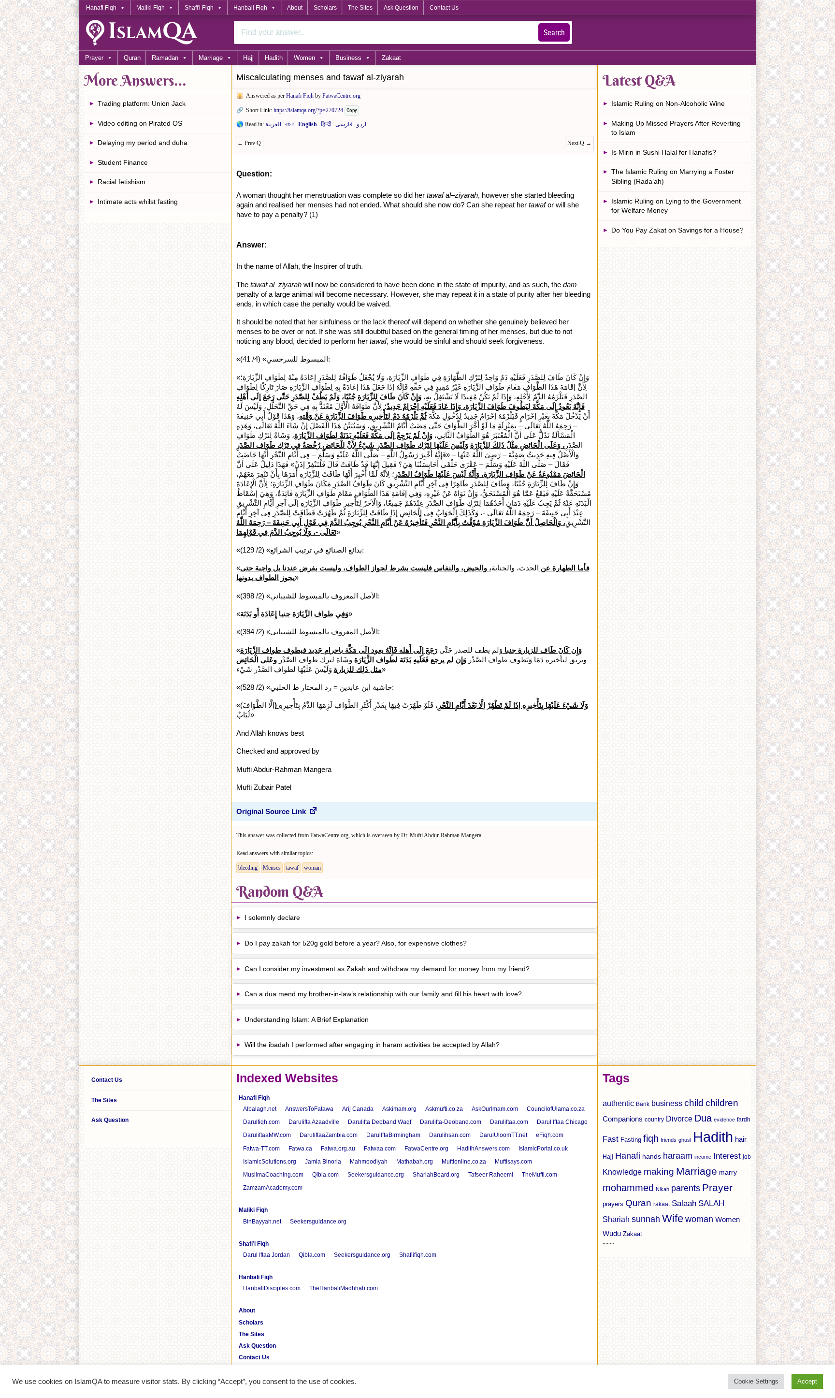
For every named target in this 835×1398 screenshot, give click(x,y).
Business (348, 57)
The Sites (360, 7)
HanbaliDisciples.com (272, 1288)
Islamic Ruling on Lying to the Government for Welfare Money (676, 206)
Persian (344, 126)
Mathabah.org (414, 1161)
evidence (724, 1119)
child (694, 1103)
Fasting (630, 1139)
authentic (618, 1103)
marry (728, 1172)
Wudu (612, 1234)
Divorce (679, 1118)
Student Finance (123, 162)
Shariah (616, 1219)
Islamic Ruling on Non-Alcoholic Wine (668, 103)
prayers (613, 1204)
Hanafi (627, 1156)
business (666, 1103)
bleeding (248, 867)
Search (554, 32)
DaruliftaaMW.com (267, 1135)
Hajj (248, 57)
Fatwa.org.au (338, 1148)
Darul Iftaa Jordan (266, 1255)
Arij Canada (358, 1109)
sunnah (646, 1219)
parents (685, 1188)
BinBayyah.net (262, 1221)
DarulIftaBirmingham (393, 1135)
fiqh (651, 1138)
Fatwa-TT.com (261, 1148)
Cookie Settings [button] (756, 1381)
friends (669, 1140)
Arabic (273, 126)
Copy (351, 110)
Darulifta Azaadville (313, 1122)
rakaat (661, 1204)
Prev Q (249, 143)
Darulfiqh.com (261, 1122)
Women (304, 57)
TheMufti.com (539, 1174)
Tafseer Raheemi (490, 1174)
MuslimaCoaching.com (273, 1174)
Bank (642, 1104)
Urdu (361, 126)
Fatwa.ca (300, 1148)
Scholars (325, 7)
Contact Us (444, 7)
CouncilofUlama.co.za (556, 1109)
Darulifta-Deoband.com (450, 1122)
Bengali (289, 126)
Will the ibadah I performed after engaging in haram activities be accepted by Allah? (372, 1044)
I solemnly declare (272, 917)
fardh (743, 1119)
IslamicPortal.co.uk (543, 1148)
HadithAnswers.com (483, 1148)
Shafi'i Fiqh (199, 7)
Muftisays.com (513, 1161)
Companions (623, 1119)
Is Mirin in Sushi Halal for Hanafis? (663, 152)
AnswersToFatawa (309, 1109)
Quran (132, 57)
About (294, 7)
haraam (677, 1155)
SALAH (711, 1203)
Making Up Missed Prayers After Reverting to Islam (676, 128)
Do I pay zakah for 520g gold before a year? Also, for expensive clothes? (356, 943)
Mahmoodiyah (369, 1161)
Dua (703, 1118)
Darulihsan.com (450, 1135)
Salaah (684, 1203)
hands (651, 1156)
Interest (727, 1156)
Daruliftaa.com (509, 1122)
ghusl (684, 1140)
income (702, 1157)
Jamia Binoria (323, 1161)
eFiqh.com (549, 1135)
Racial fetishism (121, 182)
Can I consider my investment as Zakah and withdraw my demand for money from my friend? (387, 969)
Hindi (326, 126)
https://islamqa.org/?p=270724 (308, 110)
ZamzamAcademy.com (272, 1187)
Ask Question (401, 7)
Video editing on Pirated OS (140, 123)
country (654, 1119)
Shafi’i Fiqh (254, 1243)
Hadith (274, 57)
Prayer (94, 57)
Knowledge (622, 1172)
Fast (611, 1139)
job (747, 1157)
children (721, 1103)
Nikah (662, 1189)
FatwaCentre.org (341, 95)
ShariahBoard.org (436, 1174)
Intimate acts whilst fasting (138, 201)
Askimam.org (399, 1109)
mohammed (628, 1187)
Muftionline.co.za (464, 1161)
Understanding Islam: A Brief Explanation (307, 1019)
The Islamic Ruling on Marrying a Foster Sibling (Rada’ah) (672, 176)
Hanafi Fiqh (101, 7)
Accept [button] (807, 1381)
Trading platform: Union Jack (142, 103)
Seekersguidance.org (375, 1174)
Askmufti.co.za (444, 1109)
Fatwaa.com (380, 1148)
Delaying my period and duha (142, 142)
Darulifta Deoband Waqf (379, 1122)
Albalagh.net (259, 1109)
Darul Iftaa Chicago (562, 1122)
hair (741, 1139)
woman (312, 867)
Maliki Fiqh (150, 7)
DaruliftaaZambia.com (329, 1135)
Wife (672, 1218)
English (307, 126)
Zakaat (391, 57)
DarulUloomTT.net (503, 1135)
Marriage (211, 57)
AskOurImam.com (495, 1109)
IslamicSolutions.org (269, 1161)
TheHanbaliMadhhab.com (343, 1288)
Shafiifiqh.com (417, 1255)
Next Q (579, 143)
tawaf (292, 867)
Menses (272, 867)
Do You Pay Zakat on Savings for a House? (677, 230)
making (659, 1171)
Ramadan (165, 57)
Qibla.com (325, 1174)
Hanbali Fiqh (250, 7)
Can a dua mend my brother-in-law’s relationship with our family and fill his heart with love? (383, 994)
